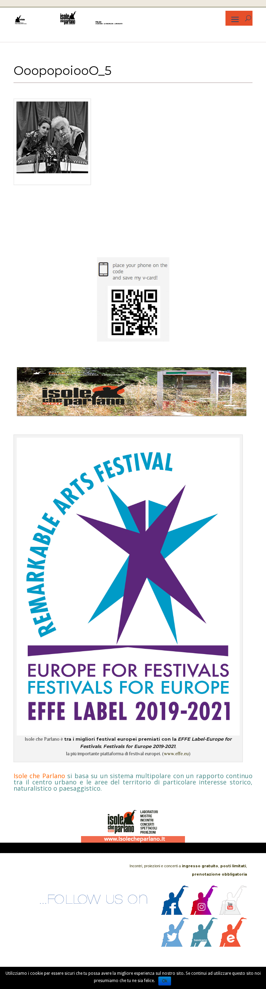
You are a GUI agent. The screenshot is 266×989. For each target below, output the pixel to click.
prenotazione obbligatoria (219, 874)
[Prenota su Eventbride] (233, 945)
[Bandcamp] (204, 945)
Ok (164, 981)
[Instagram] (204, 913)
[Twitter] (175, 945)
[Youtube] (233, 913)
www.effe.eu (176, 753)
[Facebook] (175, 913)
